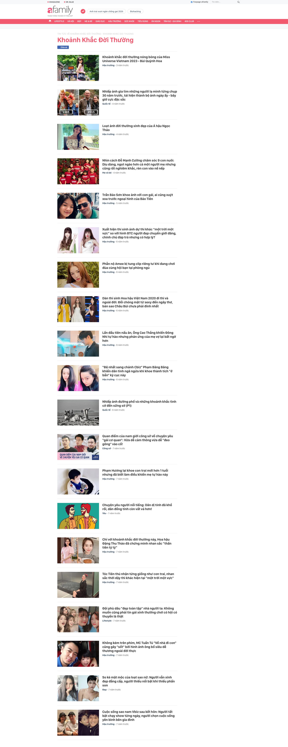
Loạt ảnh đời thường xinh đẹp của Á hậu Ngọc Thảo (136, 128)
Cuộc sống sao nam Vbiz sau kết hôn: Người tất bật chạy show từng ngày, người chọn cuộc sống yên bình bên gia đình (138, 716)
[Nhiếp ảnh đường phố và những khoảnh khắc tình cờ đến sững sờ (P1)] (78, 413)
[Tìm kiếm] (238, 2)
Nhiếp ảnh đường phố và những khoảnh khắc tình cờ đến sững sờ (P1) (139, 404)
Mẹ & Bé (88, 21)
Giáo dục (100, 21)
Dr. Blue (70, 2)
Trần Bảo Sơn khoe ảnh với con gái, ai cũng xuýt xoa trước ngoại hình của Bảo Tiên (137, 197)
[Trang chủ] (50, 21)
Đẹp (79, 21)
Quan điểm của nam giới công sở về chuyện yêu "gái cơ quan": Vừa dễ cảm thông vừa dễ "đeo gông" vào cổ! (137, 440)
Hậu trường (114, 21)
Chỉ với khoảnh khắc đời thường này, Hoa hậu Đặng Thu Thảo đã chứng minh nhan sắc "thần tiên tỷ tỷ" (136, 543)
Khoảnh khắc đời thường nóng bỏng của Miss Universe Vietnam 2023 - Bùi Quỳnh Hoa (136, 59)
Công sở (106, 448)
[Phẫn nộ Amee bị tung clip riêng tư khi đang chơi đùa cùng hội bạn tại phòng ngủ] (78, 275)
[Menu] (199, 21)
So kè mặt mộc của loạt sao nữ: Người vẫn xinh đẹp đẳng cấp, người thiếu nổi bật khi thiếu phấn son (138, 681)
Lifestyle (59, 21)
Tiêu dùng (143, 21)
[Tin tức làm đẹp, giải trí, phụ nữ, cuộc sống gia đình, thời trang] (60, 11)
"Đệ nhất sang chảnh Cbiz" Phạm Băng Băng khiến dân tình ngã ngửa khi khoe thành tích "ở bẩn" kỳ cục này (137, 371)
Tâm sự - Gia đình (172, 21)
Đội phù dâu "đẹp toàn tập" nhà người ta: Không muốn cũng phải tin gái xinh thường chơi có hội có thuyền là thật (139, 612)
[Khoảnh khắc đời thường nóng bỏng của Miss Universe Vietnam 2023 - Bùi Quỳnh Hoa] (78, 68)
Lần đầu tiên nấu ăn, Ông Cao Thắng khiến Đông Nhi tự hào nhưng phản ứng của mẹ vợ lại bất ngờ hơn (139, 337)
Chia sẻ (64, 47)
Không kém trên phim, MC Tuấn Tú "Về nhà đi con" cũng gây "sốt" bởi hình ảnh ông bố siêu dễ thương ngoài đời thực (139, 647)
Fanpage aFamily (200, 2)
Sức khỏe (129, 21)
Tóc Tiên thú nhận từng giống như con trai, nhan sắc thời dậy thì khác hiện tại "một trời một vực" (138, 576)
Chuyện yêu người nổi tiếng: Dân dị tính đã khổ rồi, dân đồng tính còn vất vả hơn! (137, 507)
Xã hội (71, 21)
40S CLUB (189, 21)
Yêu (104, 513)
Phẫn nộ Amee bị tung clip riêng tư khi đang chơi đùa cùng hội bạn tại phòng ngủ (138, 266)
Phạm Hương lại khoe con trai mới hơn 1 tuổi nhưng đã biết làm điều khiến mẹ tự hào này (135, 472)
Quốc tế (106, 104)
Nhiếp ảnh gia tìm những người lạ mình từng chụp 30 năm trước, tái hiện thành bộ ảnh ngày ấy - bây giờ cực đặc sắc (139, 95)
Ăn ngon (156, 21)
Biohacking (135, 11)
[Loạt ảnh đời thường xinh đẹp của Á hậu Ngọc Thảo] (78, 137)
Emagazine (54, 2)
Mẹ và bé (107, 172)
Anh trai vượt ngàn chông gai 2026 (106, 11)
